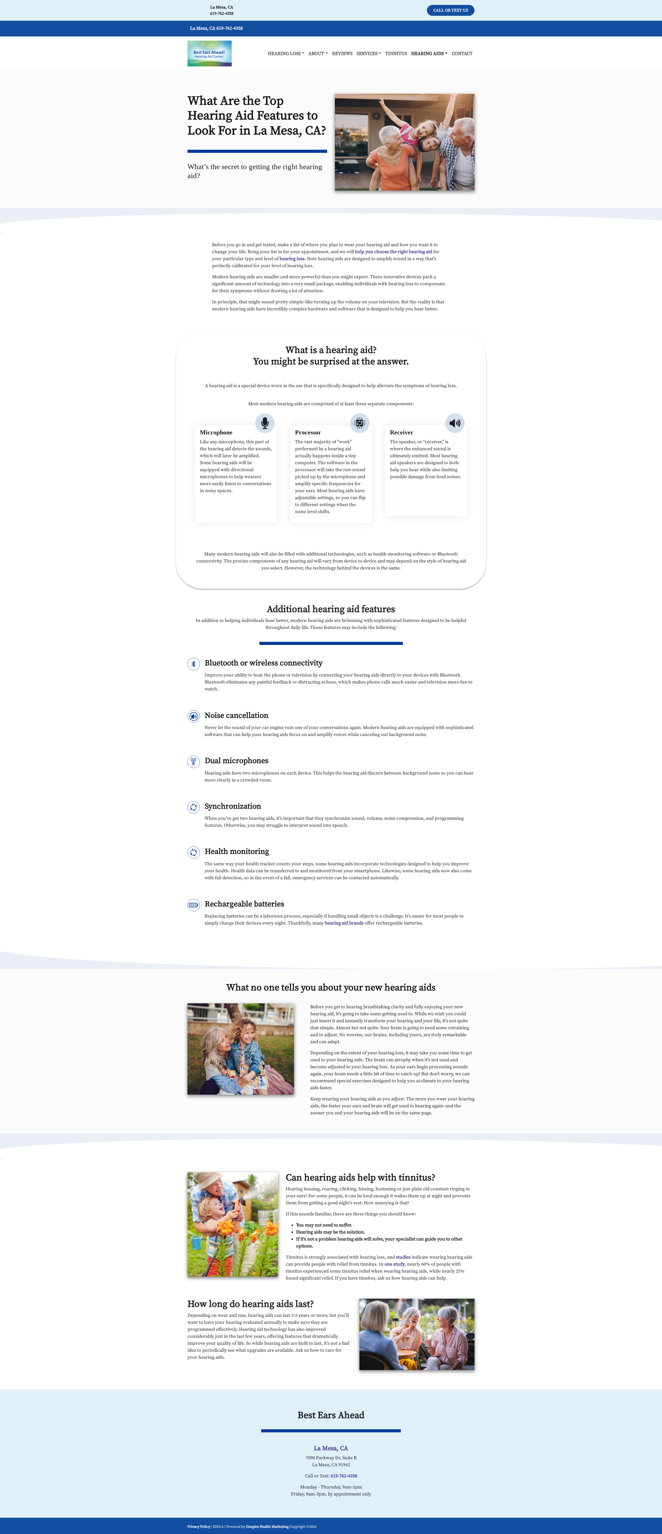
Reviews (342, 53)
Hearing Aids (427, 53)
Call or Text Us (450, 10)
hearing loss (292, 259)
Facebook (469, 1526)
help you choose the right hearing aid (393, 252)
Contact (462, 53)
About (316, 53)
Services (367, 53)
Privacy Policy (198, 1526)
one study (395, 1264)
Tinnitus (396, 53)
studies (403, 1257)
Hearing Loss (284, 53)
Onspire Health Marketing (267, 1526)
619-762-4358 (222, 13)
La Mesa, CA (221, 7)
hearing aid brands (344, 923)
